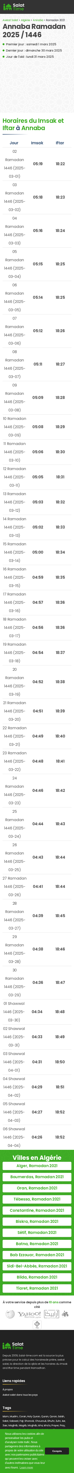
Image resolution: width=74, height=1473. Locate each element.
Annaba (38, 20)
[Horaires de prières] (13, 6)
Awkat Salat (10, 20)
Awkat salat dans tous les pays (20, 1395)
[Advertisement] (37, 83)
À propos (8, 1389)
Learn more (26, 1467)
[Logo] (13, 1346)
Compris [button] (57, 1451)
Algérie (25, 20)
